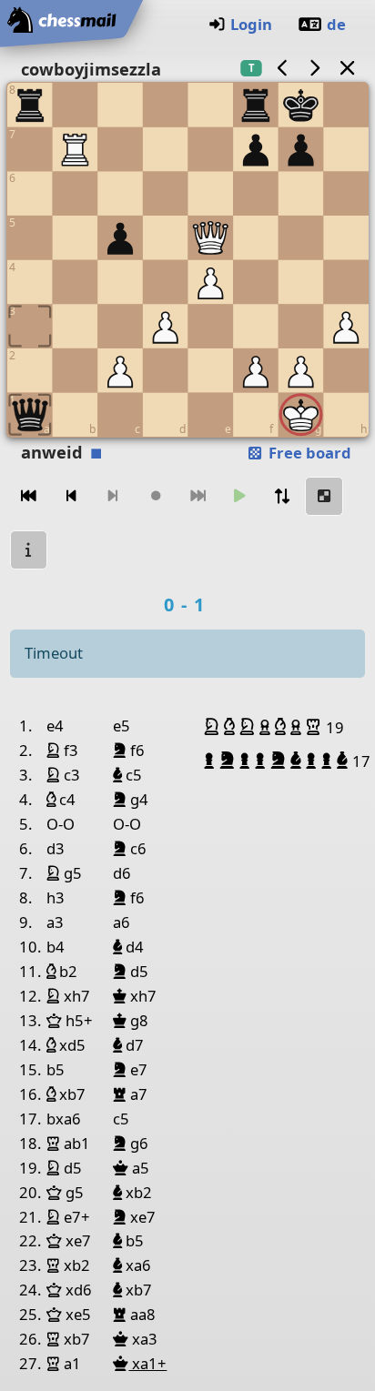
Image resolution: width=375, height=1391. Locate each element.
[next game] (315, 67)
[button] (214, 727)
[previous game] (282, 67)
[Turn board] (282, 496)
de (336, 24)
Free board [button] (308, 452)
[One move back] (71, 496)
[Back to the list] (347, 67)
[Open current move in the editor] (324, 496)
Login (251, 24)
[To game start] (29, 496)
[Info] (29, 550)
